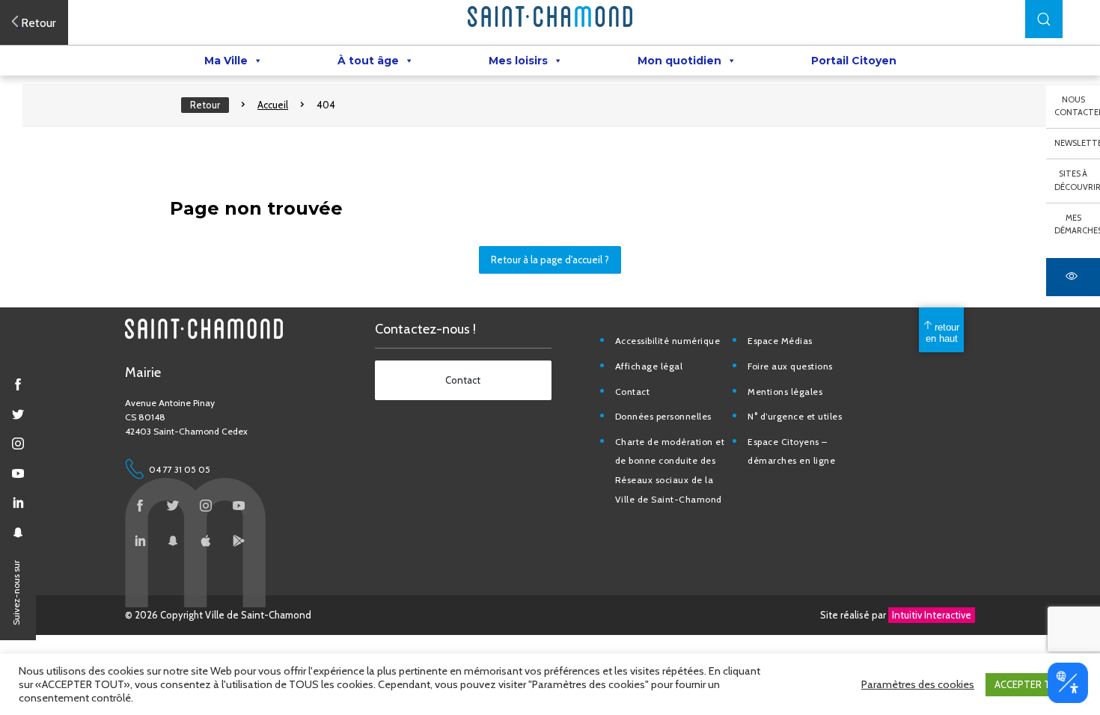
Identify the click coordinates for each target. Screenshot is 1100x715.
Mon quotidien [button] (679, 60)
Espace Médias (780, 340)
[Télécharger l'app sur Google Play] (239, 541)
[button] (1044, 19)
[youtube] (18, 473)
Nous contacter (1077, 106)
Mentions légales (785, 391)
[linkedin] (18, 503)
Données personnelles (663, 416)
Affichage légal (649, 366)
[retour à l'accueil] (550, 16)
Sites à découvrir (1077, 180)
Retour (205, 105)
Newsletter (1077, 143)
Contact (632, 391)
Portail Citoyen (853, 60)
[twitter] (18, 414)
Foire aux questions (790, 366)
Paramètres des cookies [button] (917, 684)
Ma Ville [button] (226, 60)
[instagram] (18, 443)
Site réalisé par (895, 615)
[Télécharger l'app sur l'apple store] (206, 541)
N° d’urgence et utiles (795, 416)
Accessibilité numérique (668, 340)
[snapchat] (18, 532)
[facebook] (18, 384)
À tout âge (368, 60)
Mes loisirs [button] (518, 60)
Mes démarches (1077, 224)
